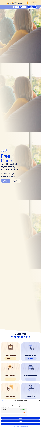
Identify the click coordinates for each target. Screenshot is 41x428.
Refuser (20, 421)
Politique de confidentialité (24, 426)
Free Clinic (14, 7)
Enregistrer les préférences (20, 424)
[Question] (27, 1)
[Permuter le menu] (13, 6)
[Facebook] (27, 3)
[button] (39, 400)
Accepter (20, 418)
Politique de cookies (16, 426)
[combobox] (34, 2)
